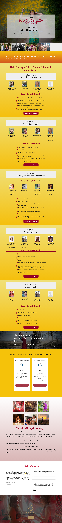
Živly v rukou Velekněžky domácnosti (50, 299)
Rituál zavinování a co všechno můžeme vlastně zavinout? (50, 192)
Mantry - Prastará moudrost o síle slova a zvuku (37, 299)
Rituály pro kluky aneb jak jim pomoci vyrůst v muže (37, 192)
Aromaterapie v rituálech (11, 136)
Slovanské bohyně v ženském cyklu (50, 244)
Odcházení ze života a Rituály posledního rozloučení (11, 192)
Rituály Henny (24, 190)
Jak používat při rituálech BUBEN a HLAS (11, 299)
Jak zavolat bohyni (24, 298)
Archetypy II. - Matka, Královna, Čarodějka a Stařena (50, 137)
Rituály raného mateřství (37, 244)
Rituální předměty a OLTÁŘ (37, 136)
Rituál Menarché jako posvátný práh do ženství (11, 244)
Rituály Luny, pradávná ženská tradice (24, 244)
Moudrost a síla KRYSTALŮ (24, 136)
